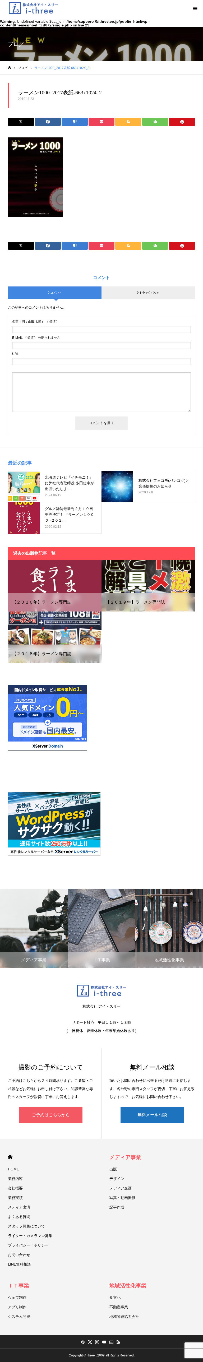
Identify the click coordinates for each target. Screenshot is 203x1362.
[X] (90, 1342)
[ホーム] (9, 68)
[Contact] (111, 1342)
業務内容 (15, 1178)
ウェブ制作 (17, 1297)
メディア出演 (19, 1207)
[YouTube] (104, 1342)
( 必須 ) (34, 321)
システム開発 (19, 1316)
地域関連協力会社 (124, 1316)
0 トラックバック (148, 292)
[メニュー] (195, 8)
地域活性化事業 (127, 1286)
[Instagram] (97, 1342)
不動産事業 (118, 1307)
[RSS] (118, 1342)
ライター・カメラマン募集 (30, 1236)
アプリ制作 (17, 1307)
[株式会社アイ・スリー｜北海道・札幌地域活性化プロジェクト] (33, 8)
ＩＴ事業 (18, 1286)
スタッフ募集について (26, 1226)
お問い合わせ (19, 1255)
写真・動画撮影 (122, 1198)
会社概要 (15, 1188)
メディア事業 (125, 1157)
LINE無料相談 (19, 1264)
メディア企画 (120, 1188)
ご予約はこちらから (51, 1115)
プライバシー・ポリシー (28, 1245)
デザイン (116, 1178)
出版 (113, 1169)
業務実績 (15, 1198)
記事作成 (116, 1207)
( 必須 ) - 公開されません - (37, 337)
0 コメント (55, 292)
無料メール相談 (152, 1115)
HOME (10, 1157)
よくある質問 (19, 1217)
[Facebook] (82, 1342)
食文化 (115, 1297)
